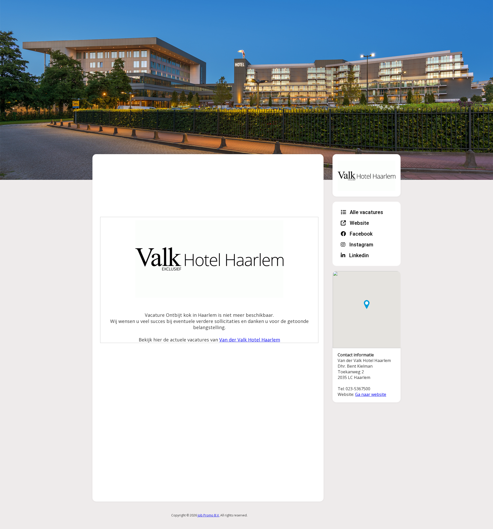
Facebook (360, 234)
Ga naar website (370, 394)
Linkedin (358, 255)
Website (358, 223)
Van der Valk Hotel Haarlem (249, 340)
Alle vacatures (365, 212)
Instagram (360, 245)
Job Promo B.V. (209, 515)
